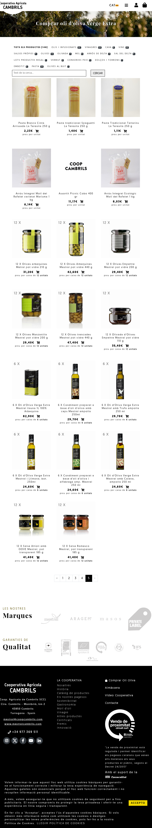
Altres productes (69, 716)
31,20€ (29, 272)
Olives (47, 54)
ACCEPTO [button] (138, 803)
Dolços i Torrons (109, 60)
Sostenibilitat (67, 701)
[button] (126, 3)
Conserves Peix (79, 60)
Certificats (64, 720)
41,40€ (29, 557)
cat (112, 5)
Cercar (98, 73)
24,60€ (29, 487)
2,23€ (29, 131)
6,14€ (29, 204)
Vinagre (62, 712)
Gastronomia (66, 704)
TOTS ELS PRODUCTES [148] (31, 47)
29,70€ (73, 419)
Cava (109, 47)
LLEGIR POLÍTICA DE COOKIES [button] (61, 823)
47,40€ (73, 342)
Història (63, 689)
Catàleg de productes (73, 693)
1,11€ (118, 131)
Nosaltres (64, 685)
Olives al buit (58, 67)
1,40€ (73, 131)
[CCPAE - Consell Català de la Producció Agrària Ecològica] (66, 647)
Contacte (111, 703)
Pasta (37, 67)
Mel (79, 54)
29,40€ (118, 272)
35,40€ (118, 346)
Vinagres (93, 47)
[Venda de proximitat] (101, 647)
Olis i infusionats (66, 47)
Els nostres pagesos (72, 697)
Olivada (64, 54)
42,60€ (73, 272)
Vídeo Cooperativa (119, 695)
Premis (62, 724)
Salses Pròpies (25, 54)
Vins (123, 47)
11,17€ (74, 201)
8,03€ (118, 201)
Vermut (57, 60)
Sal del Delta (124, 54)
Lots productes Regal (30, 60)
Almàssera (112, 688)
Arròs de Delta (98, 54)
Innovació (64, 728)
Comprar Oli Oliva (122, 680)
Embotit (20, 67)
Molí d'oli (64, 708)
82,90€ (29, 416)
